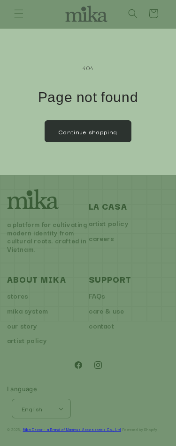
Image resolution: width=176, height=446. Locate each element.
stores (17, 295)
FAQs (97, 295)
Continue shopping (88, 131)
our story (22, 325)
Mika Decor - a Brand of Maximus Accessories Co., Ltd (72, 429)
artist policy (109, 223)
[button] (18, 13)
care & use (106, 310)
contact (101, 325)
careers (101, 238)
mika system (27, 310)
